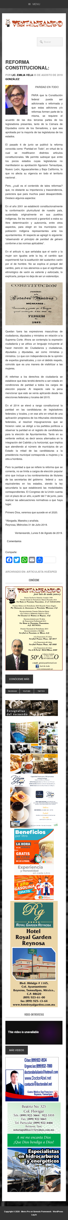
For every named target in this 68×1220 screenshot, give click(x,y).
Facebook (12, 691)
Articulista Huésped (42, 571)
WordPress (58, 1211)
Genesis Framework (42, 1211)
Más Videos (16, 1050)
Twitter (41, 691)
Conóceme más (19, 679)
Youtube (27, 691)
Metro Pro (25, 1211)
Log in (34, 1214)
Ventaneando (33, 22)
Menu (36, 4)
